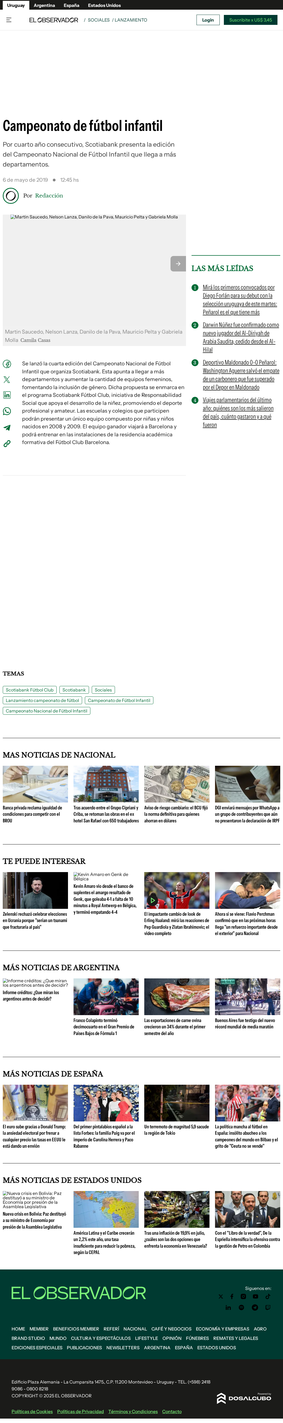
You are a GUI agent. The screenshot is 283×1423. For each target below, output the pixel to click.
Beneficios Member (76, 1329)
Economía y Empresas (222, 1329)
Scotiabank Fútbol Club (30, 690)
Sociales (99, 20)
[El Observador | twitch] (268, 1307)
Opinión (172, 1338)
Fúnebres (197, 1338)
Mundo (58, 1338)
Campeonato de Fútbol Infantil (119, 700)
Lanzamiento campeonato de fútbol (42, 700)
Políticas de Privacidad (80, 1411)
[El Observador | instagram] (243, 1296)
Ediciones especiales (37, 1347)
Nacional (135, 1329)
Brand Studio (28, 1338)
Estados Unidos (104, 5)
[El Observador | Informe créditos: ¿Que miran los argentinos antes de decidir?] (35, 985)
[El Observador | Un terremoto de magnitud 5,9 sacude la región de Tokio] (176, 1119)
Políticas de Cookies (32, 1411)
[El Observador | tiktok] (268, 1296)
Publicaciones (84, 1347)
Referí (111, 1329)
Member (39, 1329)
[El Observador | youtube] (255, 1296)
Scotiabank (74, 690)
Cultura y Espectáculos (101, 1338)
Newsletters (123, 1347)
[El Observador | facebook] (232, 1296)
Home (18, 1329)
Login (208, 20)
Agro (260, 1329)
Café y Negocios (171, 1329)
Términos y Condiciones (133, 1411)
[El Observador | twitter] (221, 1296)
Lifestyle (146, 1338)
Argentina (44, 5)
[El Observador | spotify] (241, 1307)
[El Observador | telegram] (254, 1307)
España (71, 5)
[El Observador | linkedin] (228, 1307)
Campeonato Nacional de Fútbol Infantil (46, 711)
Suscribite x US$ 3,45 (250, 20)
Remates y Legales (235, 1338)
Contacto (172, 1411)
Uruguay (16, 5)
